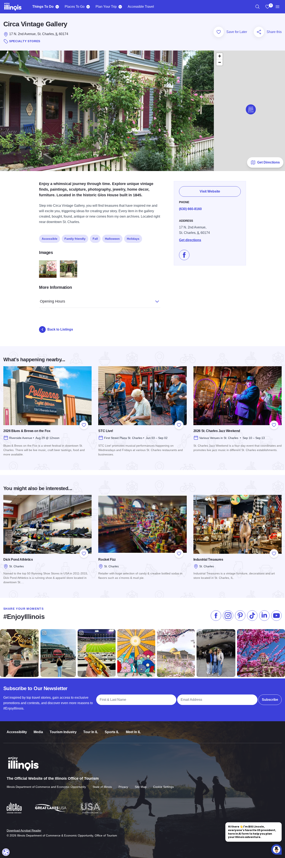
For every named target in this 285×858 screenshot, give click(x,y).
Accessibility (17, 732)
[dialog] (6, 852)
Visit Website (210, 191)
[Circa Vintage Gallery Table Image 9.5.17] (48, 269)
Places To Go (74, 6)
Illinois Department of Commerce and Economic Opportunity (46, 786)
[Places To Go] (88, 7)
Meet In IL (133, 732)
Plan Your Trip (106, 6)
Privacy (123, 786)
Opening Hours (52, 301)
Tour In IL (90, 732)
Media (38, 732)
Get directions (190, 240)
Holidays (133, 238)
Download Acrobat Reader (24, 830)
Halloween (112, 238)
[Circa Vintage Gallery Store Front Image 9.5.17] (68, 269)
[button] (251, 109)
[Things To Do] (57, 7)
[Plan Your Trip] (120, 7)
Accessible (49, 238)
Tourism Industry (63, 732)
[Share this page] (259, 32)
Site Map (140, 786)
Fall (95, 238)
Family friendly (75, 238)
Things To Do (43, 6)
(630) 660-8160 (190, 209)
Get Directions (268, 162)
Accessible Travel (141, 6)
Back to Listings (60, 329)
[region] (257, 6)
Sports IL (112, 732)
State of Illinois (102, 786)
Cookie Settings (163, 786)
